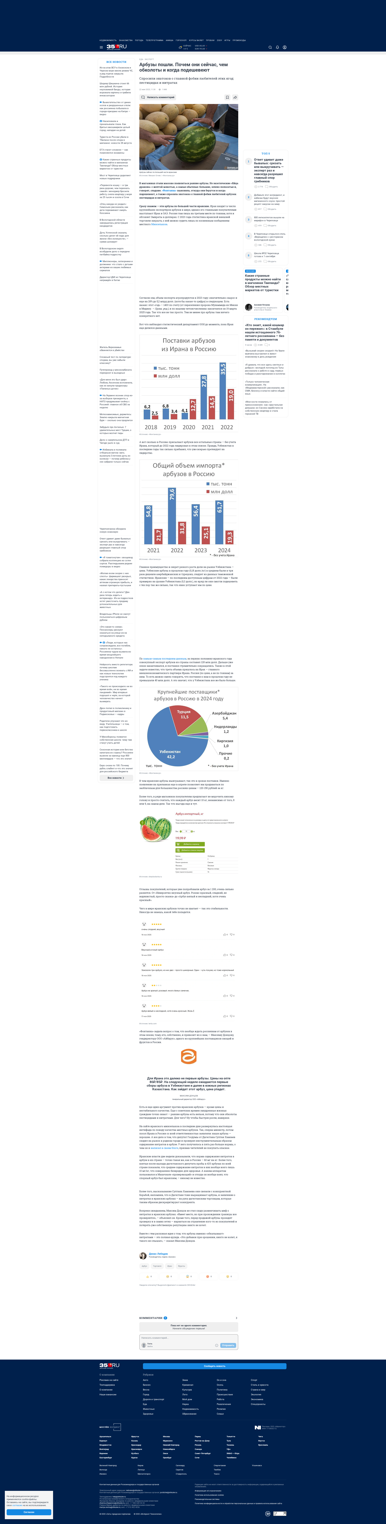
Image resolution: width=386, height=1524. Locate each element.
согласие (17, 1505)
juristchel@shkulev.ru (168, 1492)
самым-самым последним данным (164, 658)
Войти (150, 1346)
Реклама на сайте (109, 1380)
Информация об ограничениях (208, 1491)
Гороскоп (181, 40)
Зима (185, 1380)
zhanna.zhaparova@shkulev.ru (112, 1503)
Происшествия (225, 1394)
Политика (222, 1389)
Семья (220, 1413)
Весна (146, 1389)
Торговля (157, 1266)
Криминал (187, 1385)
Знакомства (126, 40)
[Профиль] (284, 47)
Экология (256, 1394)
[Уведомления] (277, 47)
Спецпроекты (258, 1404)
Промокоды (239, 40)
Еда (145, 1404)
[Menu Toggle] (101, 47)
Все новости (116, 62)
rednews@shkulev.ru (134, 1490)
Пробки (210, 40)
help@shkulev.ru (119, 1497)
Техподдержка (107, 1385)
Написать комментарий (160, 97)
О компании (106, 1389)
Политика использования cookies (209, 1495)
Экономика (257, 1399)
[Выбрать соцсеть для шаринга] (235, 97)
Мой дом (187, 1399)
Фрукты (181, 1266)
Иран (169, 1266)
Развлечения (224, 1404)
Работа (220, 1399)
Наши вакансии (108, 1394)
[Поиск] (270, 47)
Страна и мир (258, 1389)
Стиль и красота (259, 1385)
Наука (185, 1404)
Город (146, 1394)
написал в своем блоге (164, 1147)
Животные (149, 1409)
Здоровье (148, 1413)
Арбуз (144, 1266)
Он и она (221, 1380)
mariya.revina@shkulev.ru (110, 1507)
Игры (227, 40)
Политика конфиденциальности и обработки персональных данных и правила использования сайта (238, 1503)
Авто (145, 1380)
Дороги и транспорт (153, 1399)
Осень (220, 1385)
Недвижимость (108, 40)
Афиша (169, 40)
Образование (189, 1413)
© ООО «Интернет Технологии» (148, 1514)
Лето (185, 1394)
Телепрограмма (154, 40)
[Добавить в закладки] (227, 97)
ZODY (219, 40)
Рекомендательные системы (207, 1499)
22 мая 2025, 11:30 (147, 89)
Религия (221, 1409)
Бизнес (147, 1385)
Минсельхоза (159, 224)
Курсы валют (196, 40)
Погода (139, 40)
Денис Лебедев (158, 1253)
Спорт (254, 1380)
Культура (187, 1389)
